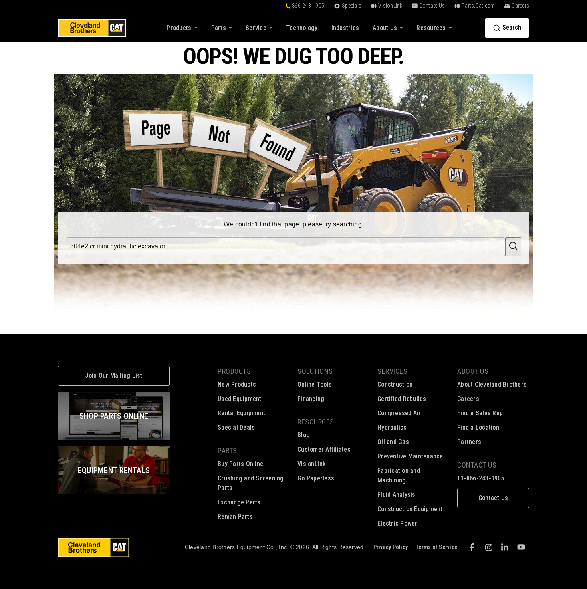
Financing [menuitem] (310, 399)
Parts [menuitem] (227, 450)
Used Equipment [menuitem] (240, 399)
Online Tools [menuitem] (314, 384)
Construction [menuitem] (394, 384)
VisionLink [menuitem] (311, 464)
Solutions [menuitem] (315, 371)
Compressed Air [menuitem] (399, 413)
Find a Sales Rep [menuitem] (480, 413)
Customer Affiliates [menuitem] (324, 449)
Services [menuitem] (392, 371)
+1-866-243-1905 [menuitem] (480, 478)
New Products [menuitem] (237, 384)
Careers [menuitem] (468, 399)
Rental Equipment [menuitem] (241, 413)
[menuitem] (302, 28)
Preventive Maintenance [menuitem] (410, 456)
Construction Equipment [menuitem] (410, 509)
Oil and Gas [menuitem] (393, 442)
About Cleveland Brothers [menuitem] (492, 384)
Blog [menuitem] (303, 435)
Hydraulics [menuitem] (392, 427)
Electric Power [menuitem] (397, 523)
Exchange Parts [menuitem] (239, 502)
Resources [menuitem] (315, 422)
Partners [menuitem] (469, 442)
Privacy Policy (390, 547)
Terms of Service (436, 547)
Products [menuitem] (234, 371)
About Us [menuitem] (472, 371)
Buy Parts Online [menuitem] (240, 464)
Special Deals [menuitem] (236, 427)
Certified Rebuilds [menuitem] (401, 399)
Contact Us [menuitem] (476, 465)
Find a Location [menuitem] (478, 427)
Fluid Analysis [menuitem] (396, 494)
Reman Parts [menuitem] (235, 516)
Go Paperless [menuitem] (315, 478)
